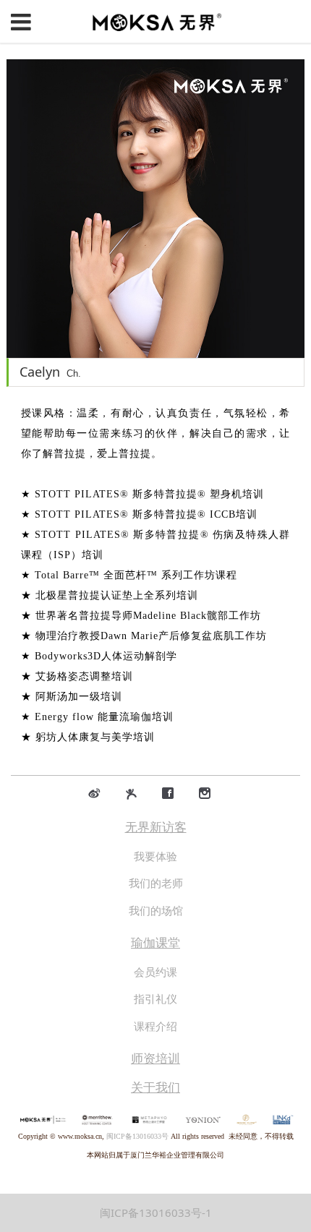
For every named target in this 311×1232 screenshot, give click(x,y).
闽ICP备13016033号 (137, 1136)
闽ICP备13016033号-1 (156, 1212)
